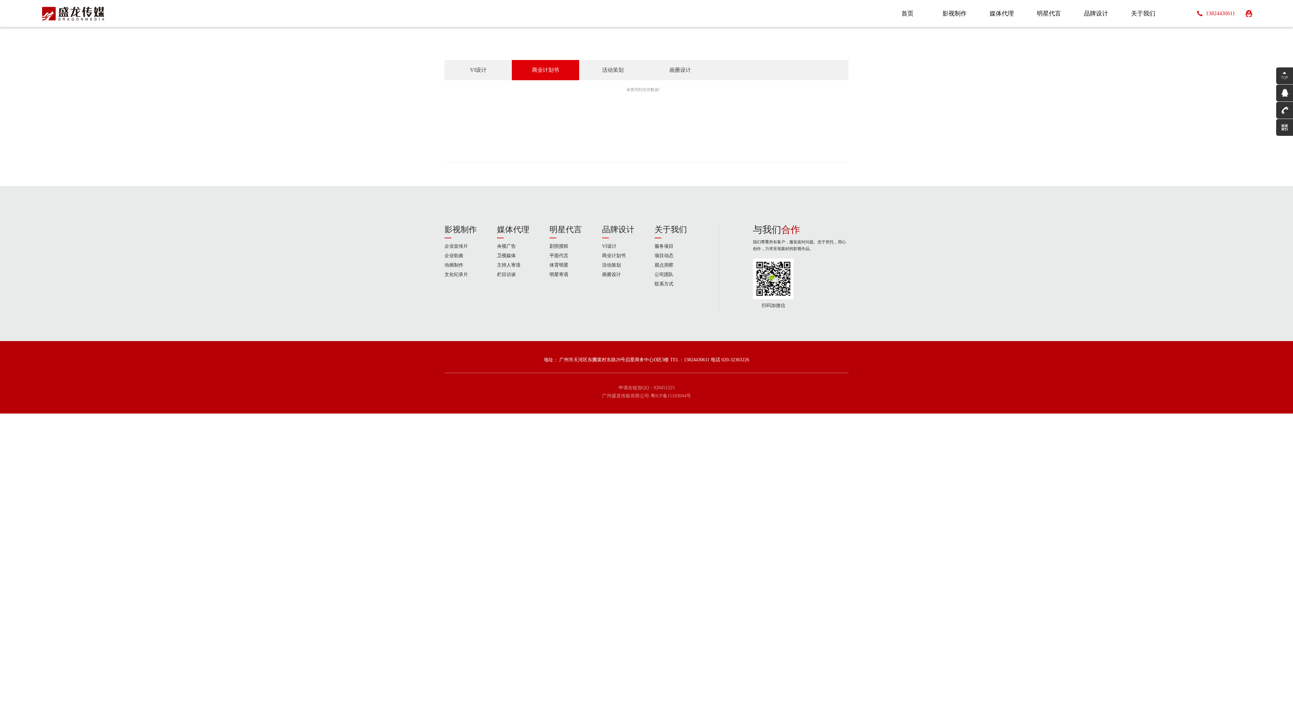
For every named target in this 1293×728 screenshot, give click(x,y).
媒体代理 (513, 229)
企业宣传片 (456, 246)
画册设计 (680, 70)
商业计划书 (545, 70)
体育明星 (559, 265)
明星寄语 (559, 274)
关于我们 (671, 229)
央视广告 (506, 246)
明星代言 (566, 229)
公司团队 (664, 274)
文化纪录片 (456, 274)
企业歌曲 (453, 255)
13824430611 (1220, 13)
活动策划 (613, 70)
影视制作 (460, 229)
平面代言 (559, 255)
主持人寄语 (509, 265)
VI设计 (478, 70)
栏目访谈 (506, 274)
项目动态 (664, 255)
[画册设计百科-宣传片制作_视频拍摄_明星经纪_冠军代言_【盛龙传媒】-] (73, 13)
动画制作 (453, 265)
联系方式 (664, 283)
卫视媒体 (506, 255)
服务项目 (664, 246)
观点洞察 (664, 265)
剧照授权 (559, 246)
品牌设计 (618, 229)
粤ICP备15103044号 (671, 395)
